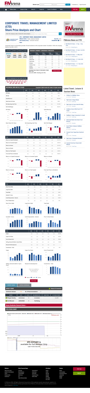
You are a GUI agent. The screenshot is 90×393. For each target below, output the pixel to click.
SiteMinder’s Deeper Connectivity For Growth (75, 115)
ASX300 (47, 376)
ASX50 (47, 372)
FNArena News (13, 9)
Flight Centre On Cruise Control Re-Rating (74, 104)
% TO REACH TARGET (56, 295)
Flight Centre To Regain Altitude (72, 100)
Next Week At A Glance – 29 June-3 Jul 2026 (75, 50)
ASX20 (47, 370)
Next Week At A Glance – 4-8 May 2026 (74, 54)
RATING (28, 295)
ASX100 (47, 373)
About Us (33, 9)
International (34, 370)
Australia (74, 106)
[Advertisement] (45, 16)
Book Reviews (21, 372)
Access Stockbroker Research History (15, 305)
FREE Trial (75, 9)
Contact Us (41, 9)
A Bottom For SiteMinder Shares (73, 95)
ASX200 (47, 375)
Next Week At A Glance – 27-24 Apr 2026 (74, 59)
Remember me (75, 4)
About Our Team (8, 370)
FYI (19, 376)
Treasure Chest (35, 375)
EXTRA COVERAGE (24, 285)
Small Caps (74, 101)
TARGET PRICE (46, 295)
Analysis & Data (23, 9)
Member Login (36, 4)
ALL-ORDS (48, 377)
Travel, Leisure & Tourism (33, 38)
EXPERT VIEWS (11, 285)
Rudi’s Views (34, 376)
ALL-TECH (48, 379)
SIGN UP (83, 9)
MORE (60, 377)
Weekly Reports (74, 47)
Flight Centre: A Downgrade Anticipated (74, 138)
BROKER (10, 295)
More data (33, 280)
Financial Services (63, 373)
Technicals (74, 97)
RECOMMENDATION (36, 295)
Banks (60, 370)
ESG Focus (20, 375)
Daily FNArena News (22, 377)
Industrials (61, 375)
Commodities (21, 373)
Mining (60, 376)
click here (15, 385)
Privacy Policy (7, 375)
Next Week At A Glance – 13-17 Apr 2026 (74, 64)
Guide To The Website (52, 9)
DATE (21, 295)
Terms (61, 9)
